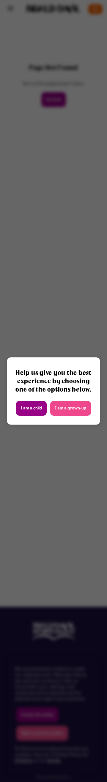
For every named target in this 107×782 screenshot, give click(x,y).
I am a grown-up (70, 408)
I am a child (31, 408)
